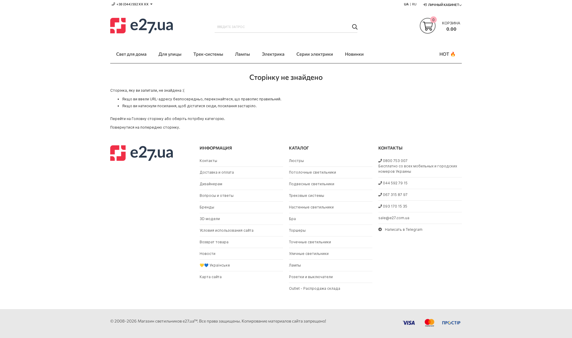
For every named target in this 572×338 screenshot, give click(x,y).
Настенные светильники (311, 207)
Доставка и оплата (217, 172)
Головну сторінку (148, 118)
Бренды (207, 207)
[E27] (141, 26)
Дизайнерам (211, 184)
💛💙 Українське (215, 265)
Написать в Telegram (403, 229)
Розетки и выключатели (311, 277)
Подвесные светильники (311, 184)
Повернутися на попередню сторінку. (145, 127)
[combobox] (286, 27)
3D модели (210, 218)
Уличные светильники (309, 253)
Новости (207, 253)
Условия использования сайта (227, 230)
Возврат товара (214, 242)
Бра (292, 218)
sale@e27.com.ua (393, 218)
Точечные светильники (310, 242)
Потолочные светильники (312, 172)
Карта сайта (211, 277)
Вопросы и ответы (217, 195)
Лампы (295, 265)
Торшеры (297, 230)
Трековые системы (306, 195)
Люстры (296, 160)
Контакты (208, 160)
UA (406, 4)
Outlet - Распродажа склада (314, 288)
